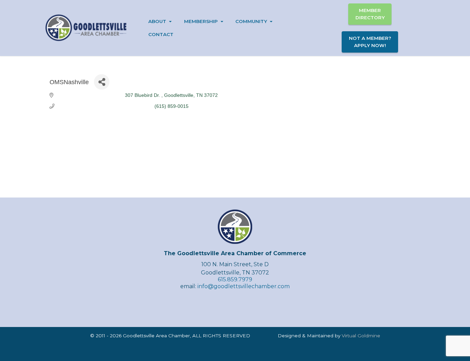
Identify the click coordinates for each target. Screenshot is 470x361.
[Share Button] (101, 82)
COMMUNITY (251, 21)
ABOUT (157, 21)
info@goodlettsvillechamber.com (243, 286)
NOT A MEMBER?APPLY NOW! (370, 41)
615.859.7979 (235, 279)
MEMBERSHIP (201, 21)
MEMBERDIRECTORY (370, 14)
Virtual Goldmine (361, 335)
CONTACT (160, 34)
